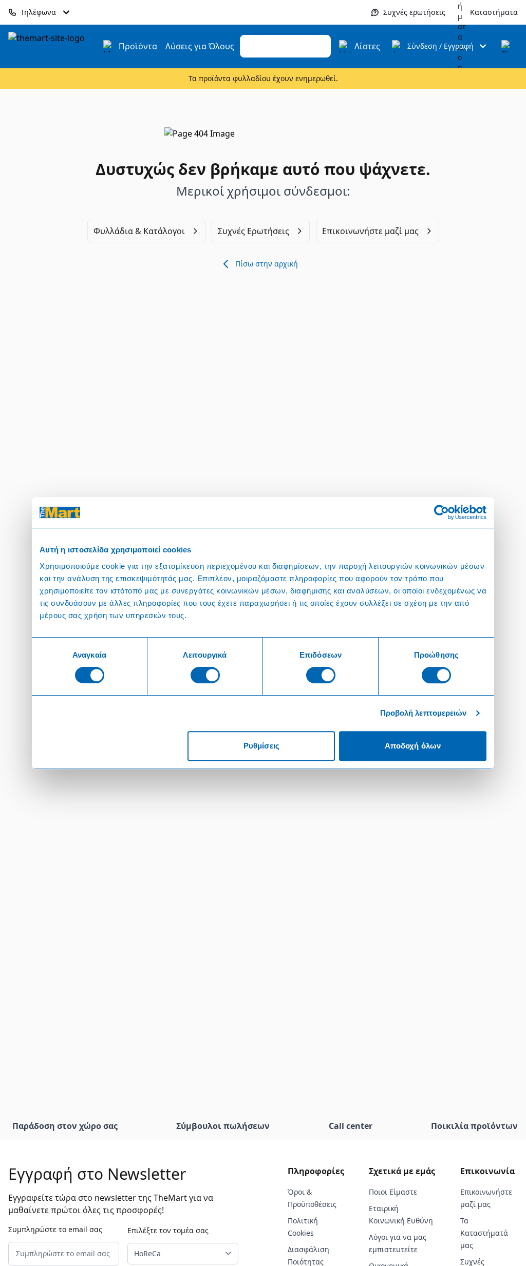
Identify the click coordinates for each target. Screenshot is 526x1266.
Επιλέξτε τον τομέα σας (168, 1230)
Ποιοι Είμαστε (393, 1192)
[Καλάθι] (507, 46)
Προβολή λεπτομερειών (423, 712)
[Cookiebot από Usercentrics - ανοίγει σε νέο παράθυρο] (441, 512)
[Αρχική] (52, 46)
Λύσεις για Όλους (199, 46)
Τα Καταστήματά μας (484, 1233)
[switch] (205, 675)
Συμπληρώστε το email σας (55, 1229)
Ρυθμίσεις (261, 745)
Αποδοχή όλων (413, 745)
